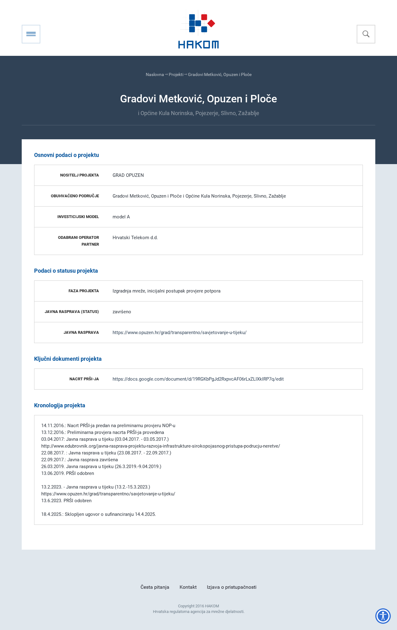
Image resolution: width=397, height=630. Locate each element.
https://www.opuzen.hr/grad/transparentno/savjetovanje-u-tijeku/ (180, 332)
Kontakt (188, 587)
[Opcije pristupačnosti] (383, 616)
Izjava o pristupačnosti (231, 587)
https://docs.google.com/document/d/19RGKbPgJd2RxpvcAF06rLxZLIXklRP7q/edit (198, 379)
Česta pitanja (155, 587)
